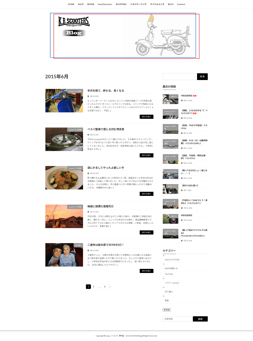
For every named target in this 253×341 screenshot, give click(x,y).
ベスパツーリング (138, 4)
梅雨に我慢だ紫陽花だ (100, 206)
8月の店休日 (186, 215)
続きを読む (146, 117)
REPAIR (90, 4)
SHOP (81, 4)
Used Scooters (105, 4)
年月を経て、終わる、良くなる (105, 90)
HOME (71, 4)
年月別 (167, 310)
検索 (200, 318)
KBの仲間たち (171, 268)
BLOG (170, 4)
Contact (181, 4)
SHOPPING (121, 4)
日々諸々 (169, 291)
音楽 (167, 300)
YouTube (169, 274)
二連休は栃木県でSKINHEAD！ (105, 244)
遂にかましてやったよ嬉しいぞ (105, 167)
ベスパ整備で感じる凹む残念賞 (105, 129)
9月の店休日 (189, 95)
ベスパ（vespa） (172, 282)
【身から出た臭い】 (190, 185)
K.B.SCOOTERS (172, 259)
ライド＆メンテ (157, 4)
